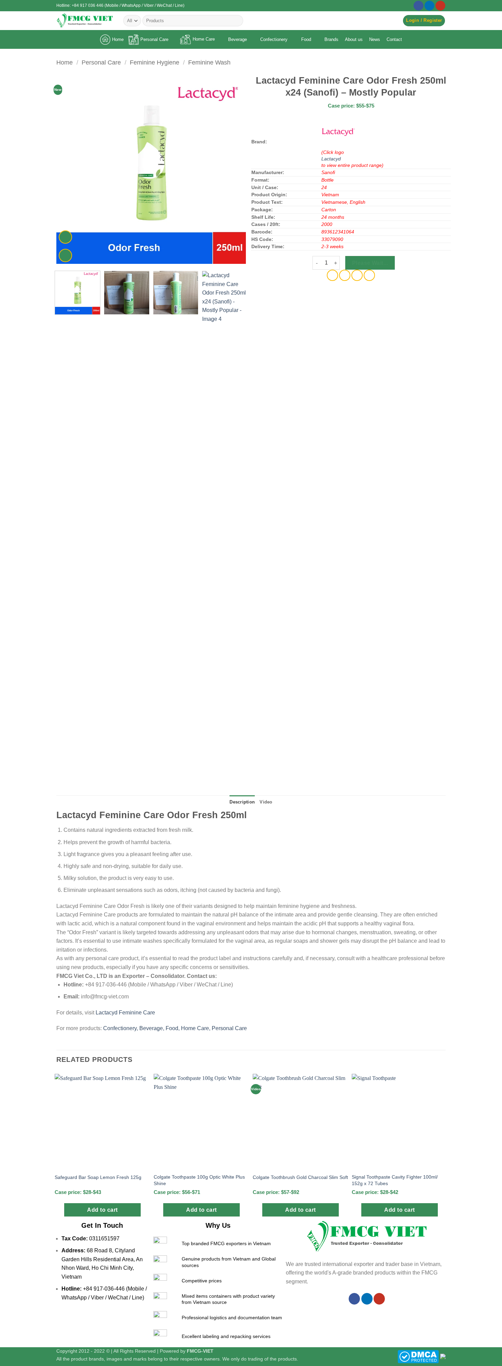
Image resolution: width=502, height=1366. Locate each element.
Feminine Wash (209, 62)
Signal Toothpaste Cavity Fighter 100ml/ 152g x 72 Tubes (395, 1180)
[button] (424, 20)
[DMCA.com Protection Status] (418, 1356)
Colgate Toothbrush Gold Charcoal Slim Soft (300, 1177)
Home (118, 39)
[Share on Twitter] (344, 275)
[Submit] (236, 21)
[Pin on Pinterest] (357, 275)
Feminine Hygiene (154, 62)
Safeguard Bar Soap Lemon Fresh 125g (98, 1177)
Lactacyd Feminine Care (125, 1012)
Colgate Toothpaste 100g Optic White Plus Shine (199, 1180)
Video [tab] (266, 802)
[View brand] (338, 131)
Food (306, 39)
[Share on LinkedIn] (369, 275)
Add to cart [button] (102, 1210)
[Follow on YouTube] (440, 6)
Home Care (204, 39)
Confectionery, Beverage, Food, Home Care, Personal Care (175, 1028)
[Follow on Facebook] (418, 6)
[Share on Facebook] (332, 275)
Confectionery (274, 39)
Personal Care (154, 39)
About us (354, 39)
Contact (394, 39)
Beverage (237, 39)
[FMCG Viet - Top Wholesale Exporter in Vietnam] (84, 20)
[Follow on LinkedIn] (429, 6)
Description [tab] (242, 802)
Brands (331, 39)
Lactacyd (331, 158)
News (374, 39)
